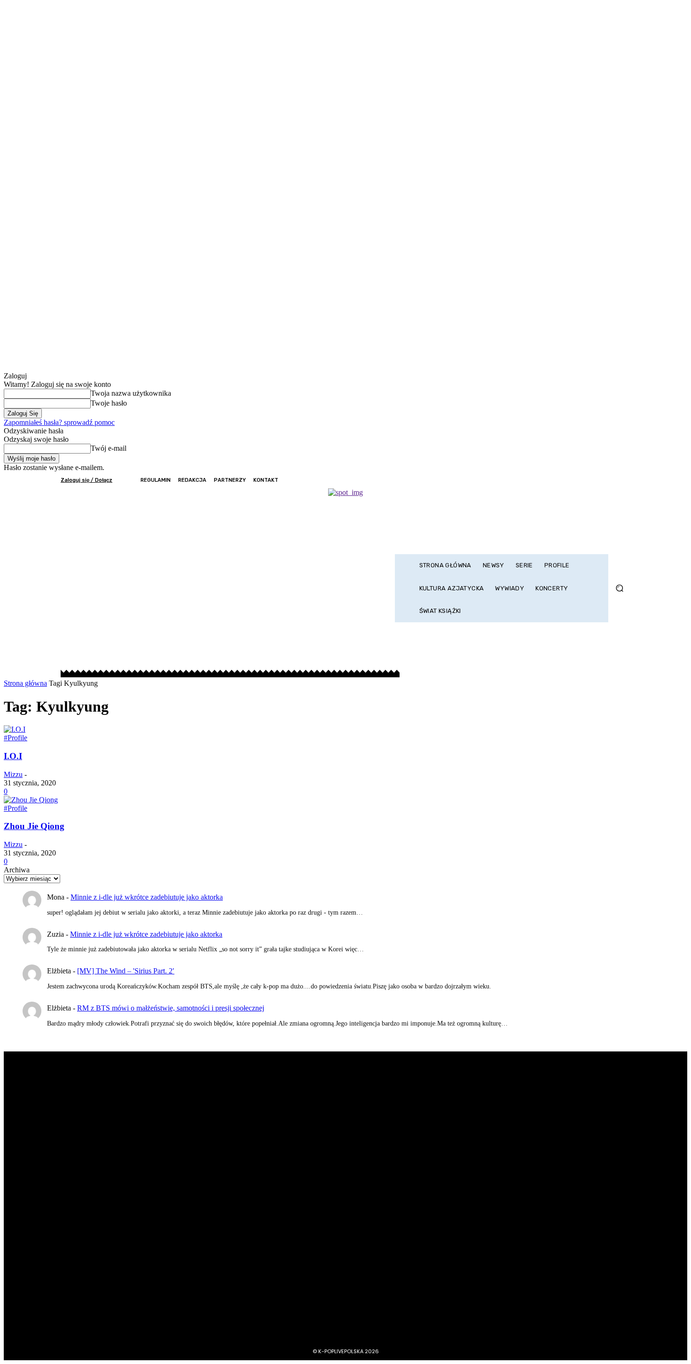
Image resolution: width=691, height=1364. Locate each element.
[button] (619, 588)
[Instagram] (585, 480)
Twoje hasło (109, 403)
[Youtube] (624, 480)
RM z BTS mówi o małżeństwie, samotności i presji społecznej (170, 1008)
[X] (598, 480)
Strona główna (25, 683)
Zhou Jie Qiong (34, 826)
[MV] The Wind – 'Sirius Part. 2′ (125, 971)
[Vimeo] (611, 480)
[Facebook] (572, 480)
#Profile (15, 738)
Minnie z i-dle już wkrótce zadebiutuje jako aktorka (147, 897)
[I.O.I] (14, 729)
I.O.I (13, 756)
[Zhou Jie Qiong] (31, 800)
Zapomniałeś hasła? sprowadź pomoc (59, 422)
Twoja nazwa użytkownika (131, 393)
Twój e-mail (108, 448)
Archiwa (17, 870)
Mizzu (13, 774)
